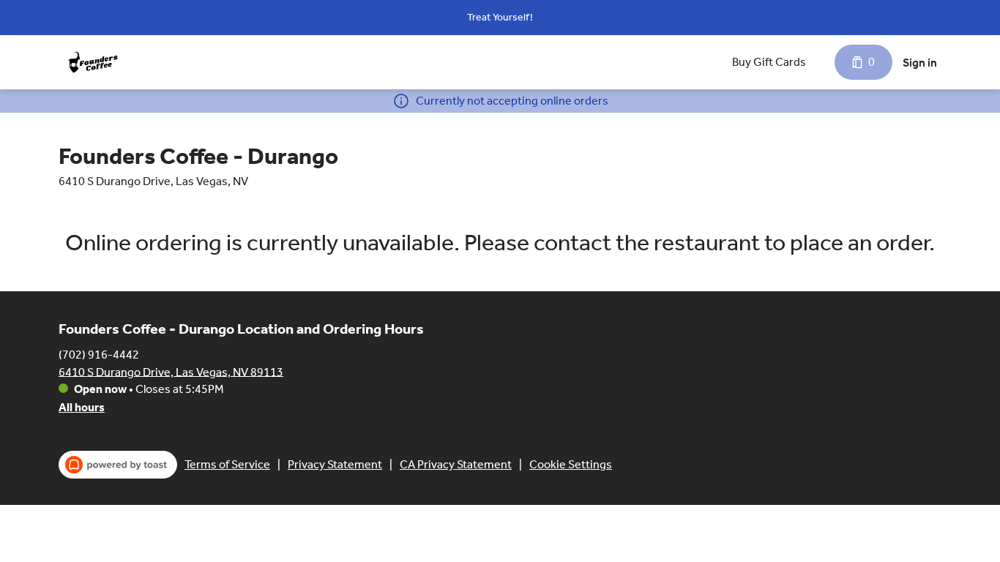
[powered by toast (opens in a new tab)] (118, 464)
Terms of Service (227, 464)
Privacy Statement (335, 464)
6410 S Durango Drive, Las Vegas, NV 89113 (171, 371)
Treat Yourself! (500, 17)
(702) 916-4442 (99, 354)
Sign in (920, 63)
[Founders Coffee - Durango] (93, 62)
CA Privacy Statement (456, 464)
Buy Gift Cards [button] (769, 62)
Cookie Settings (570, 464)
